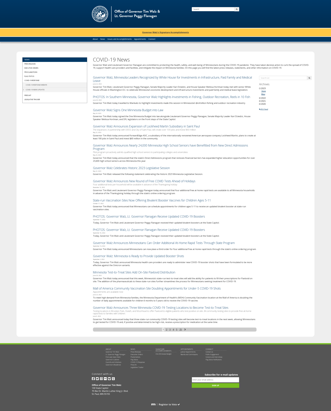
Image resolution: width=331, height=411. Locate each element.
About (108, 349)
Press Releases (30, 64)
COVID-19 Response (31, 80)
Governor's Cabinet (112, 360)
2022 (263, 98)
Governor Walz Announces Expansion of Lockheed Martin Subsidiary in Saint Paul (146, 126)
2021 (263, 101)
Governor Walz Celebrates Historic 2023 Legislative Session (131, 168)
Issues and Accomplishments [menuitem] (119, 39)
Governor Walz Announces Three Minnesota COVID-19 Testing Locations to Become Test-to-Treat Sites (160, 308)
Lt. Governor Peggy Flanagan (115, 354)
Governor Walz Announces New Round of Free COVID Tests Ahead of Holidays (144, 181)
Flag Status (29, 76)
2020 (263, 104)
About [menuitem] (95, 39)
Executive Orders (31, 68)
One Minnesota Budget (163, 354)
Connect (209, 349)
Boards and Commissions (189, 354)
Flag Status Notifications (214, 360)
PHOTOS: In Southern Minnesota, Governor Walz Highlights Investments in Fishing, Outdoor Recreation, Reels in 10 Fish (171, 97)
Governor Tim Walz (112, 352)
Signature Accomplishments (163, 350)
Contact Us (209, 352)
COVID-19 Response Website (36, 85)
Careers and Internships (214, 357)
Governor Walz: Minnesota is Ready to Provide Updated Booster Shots (138, 256)
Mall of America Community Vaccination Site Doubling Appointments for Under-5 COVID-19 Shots (157, 288)
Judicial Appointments (188, 352)
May (263, 94)
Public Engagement (212, 354)
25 (180, 329)
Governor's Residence (113, 365)
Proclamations (30, 72)
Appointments (187, 349)
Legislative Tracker (32, 99)
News (27, 59)
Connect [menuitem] (151, 39)
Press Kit (27, 95)
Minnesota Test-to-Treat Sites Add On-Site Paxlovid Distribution (134, 272)
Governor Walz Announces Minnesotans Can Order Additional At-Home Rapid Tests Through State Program (164, 243)
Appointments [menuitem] (140, 39)
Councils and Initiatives (113, 362)
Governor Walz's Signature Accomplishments (165, 32)
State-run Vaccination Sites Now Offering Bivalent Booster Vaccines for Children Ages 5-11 (152, 200)
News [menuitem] (102, 39)
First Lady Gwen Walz (113, 357)
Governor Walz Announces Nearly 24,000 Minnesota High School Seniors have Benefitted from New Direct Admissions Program (170, 147)
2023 (263, 88)
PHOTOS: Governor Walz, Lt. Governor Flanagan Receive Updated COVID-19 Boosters (149, 216)
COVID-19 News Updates (35, 90)
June (263, 91)
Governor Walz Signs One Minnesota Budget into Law (128, 110)
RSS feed (264, 109)
